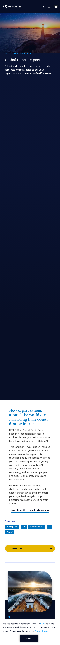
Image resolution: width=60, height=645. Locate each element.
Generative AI (36, 526)
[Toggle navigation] (57, 6)
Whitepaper (12, 526)
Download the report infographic (30, 510)
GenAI (10, 532)
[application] (30, 632)
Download (16, 548)
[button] (45, 6)
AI (24, 526)
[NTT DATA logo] (12, 6)
